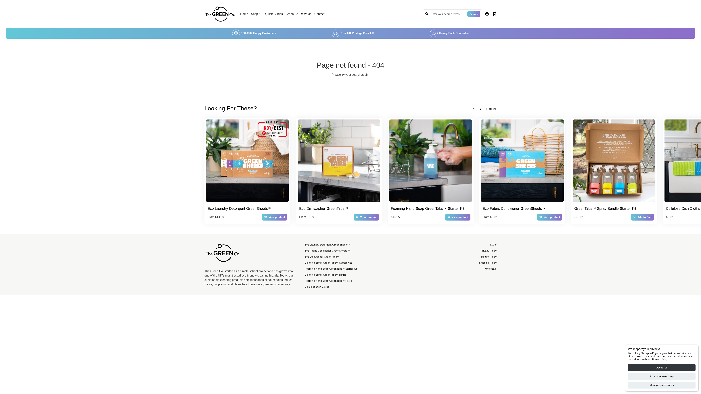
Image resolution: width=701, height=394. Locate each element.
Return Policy (489, 256)
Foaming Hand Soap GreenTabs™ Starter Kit (331, 268)
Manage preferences (662, 385)
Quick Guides (274, 14)
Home (244, 14)
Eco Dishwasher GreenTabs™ (322, 256)
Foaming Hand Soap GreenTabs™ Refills (328, 280)
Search (474, 14)
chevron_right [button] (480, 109)
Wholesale (490, 268)
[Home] (220, 13)
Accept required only (662, 376)
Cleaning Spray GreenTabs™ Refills (325, 274)
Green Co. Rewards (298, 14)
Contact (319, 14)
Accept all (661, 367)
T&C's (493, 244)
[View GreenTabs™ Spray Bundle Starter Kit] (614, 160)
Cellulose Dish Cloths (317, 286)
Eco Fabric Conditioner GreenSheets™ (327, 250)
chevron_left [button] (473, 109)
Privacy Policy (489, 250)
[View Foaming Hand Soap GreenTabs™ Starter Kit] (430, 160)
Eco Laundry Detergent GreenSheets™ (327, 244)
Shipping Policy (488, 262)
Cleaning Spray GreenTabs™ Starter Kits (328, 262)
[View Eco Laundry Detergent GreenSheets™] (247, 160)
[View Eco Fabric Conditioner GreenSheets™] (522, 160)
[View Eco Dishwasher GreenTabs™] (339, 160)
